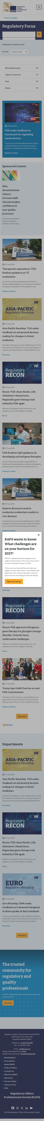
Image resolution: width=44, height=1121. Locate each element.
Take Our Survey (14, 581)
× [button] (39, 534)
